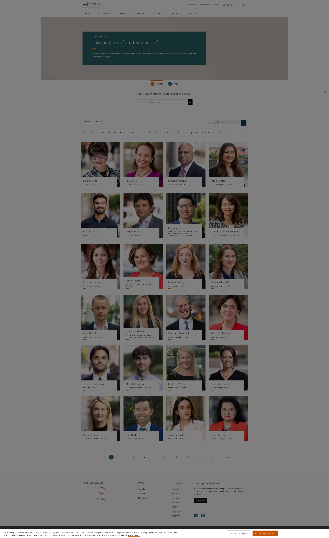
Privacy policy (134, 535)
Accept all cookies (265, 533)
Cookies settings (239, 533)
